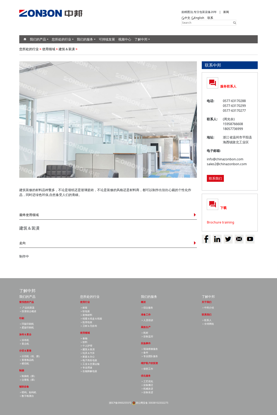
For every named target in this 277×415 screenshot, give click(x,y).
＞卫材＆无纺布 (88, 326)
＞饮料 (83, 342)
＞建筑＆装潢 (87, 349)
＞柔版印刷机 (26, 327)
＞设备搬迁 (147, 385)
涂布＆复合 (25, 334)
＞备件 (144, 352)
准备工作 (146, 314)
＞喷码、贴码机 (27, 392)
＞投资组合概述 (27, 311)
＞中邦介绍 (208, 307)
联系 (210, 18)
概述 (143, 302)
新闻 (226, 12)
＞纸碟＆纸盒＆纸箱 (91, 318)
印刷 (21, 318)
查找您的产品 (26, 302)
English (199, 18)
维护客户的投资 (149, 363)
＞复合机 (24, 343)
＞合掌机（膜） (27, 379)
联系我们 (215, 178)
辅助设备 (24, 386)
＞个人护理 (86, 345)
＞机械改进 (147, 388)
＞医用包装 (86, 322)
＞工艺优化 (147, 381)
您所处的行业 (61, 39)
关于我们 (207, 302)
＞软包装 (85, 311)
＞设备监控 (147, 336)
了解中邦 (140, 39)
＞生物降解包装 (88, 371)
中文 (187, 18)
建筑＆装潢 (67, 49)
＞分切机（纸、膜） (30, 356)
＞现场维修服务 (149, 349)
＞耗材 (144, 332)
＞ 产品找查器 (26, 307)
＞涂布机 (24, 340)
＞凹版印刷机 (26, 324)
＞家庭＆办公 (87, 356)
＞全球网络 (208, 324)
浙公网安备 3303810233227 (151, 402)
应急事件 (146, 343)
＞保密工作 (147, 368)
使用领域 (48, 49)
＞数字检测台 (26, 396)
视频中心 (124, 39)
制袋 (21, 370)
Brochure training (220, 222)
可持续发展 (107, 39)
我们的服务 (85, 39)
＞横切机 (24, 363)
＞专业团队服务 (149, 356)
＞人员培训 (147, 320)
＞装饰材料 (86, 315)
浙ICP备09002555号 (120, 402)
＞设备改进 (147, 392)
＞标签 (83, 307)
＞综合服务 (147, 307)
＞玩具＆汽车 (87, 353)
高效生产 (146, 327)
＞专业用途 (86, 367)
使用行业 (85, 302)
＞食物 (83, 338)
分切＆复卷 (25, 350)
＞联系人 (207, 320)
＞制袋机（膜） (27, 376)
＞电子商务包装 (88, 360)
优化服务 (146, 375)
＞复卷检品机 (26, 360)
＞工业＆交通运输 (90, 364)
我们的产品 (38, 39)
